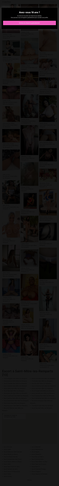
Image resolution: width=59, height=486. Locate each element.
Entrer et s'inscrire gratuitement (29, 23)
